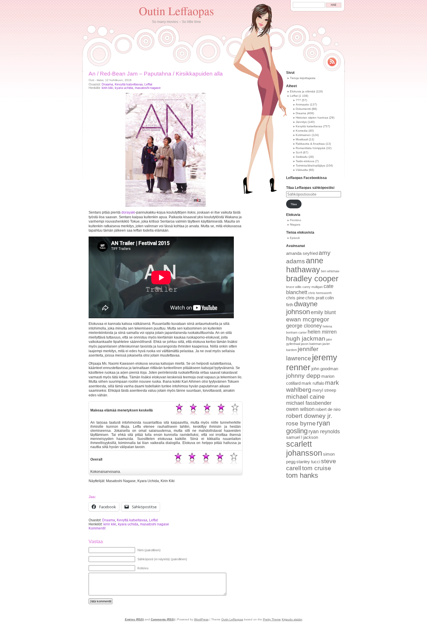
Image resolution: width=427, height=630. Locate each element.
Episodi (295, 237)
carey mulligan (312, 287)
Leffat (148, 84)
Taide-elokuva (305, 161)
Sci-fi (299, 152)
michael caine (305, 396)
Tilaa (293, 204)
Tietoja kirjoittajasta (302, 78)
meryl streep (324, 390)
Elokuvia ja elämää (302, 91)
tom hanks (302, 475)
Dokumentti (303, 108)
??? (298, 100)
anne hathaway (304, 265)
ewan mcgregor (307, 319)
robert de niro (327, 409)
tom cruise (316, 468)
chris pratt (314, 298)
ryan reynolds (324, 431)
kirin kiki (107, 88)
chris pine (295, 298)
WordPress (201, 619)
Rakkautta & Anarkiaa (310, 143)
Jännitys (301, 122)
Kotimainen (303, 135)
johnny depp (303, 375)
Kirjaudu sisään (292, 619)
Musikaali (302, 139)
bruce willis (294, 287)
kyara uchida (124, 88)
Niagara (295, 224)
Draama (107, 84)
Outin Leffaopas (176, 10)
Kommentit (97, 528)
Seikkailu (302, 156)
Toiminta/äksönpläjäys (310, 165)
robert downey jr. (309, 415)
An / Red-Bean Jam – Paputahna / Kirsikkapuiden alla (156, 74)
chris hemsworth (320, 293)
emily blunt (323, 312)
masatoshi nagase (148, 88)
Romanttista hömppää (310, 148)
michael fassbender (308, 403)
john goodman (324, 368)
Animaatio (302, 104)
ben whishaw (330, 271)
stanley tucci (308, 461)
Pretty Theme (272, 619)
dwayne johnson (301, 308)
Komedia (302, 130)
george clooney (304, 326)
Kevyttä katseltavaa (129, 84)
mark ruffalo (313, 383)
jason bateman (311, 344)
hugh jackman (305, 338)
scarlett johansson (304, 448)
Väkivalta (302, 169)
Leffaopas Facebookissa (306, 178)
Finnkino (295, 220)
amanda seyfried (302, 253)
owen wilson (300, 409)
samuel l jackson (302, 437)
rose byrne (301, 423)
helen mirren (322, 332)
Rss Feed (332, 62)
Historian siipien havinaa (312, 117)
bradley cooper (312, 278)
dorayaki (128, 212)
